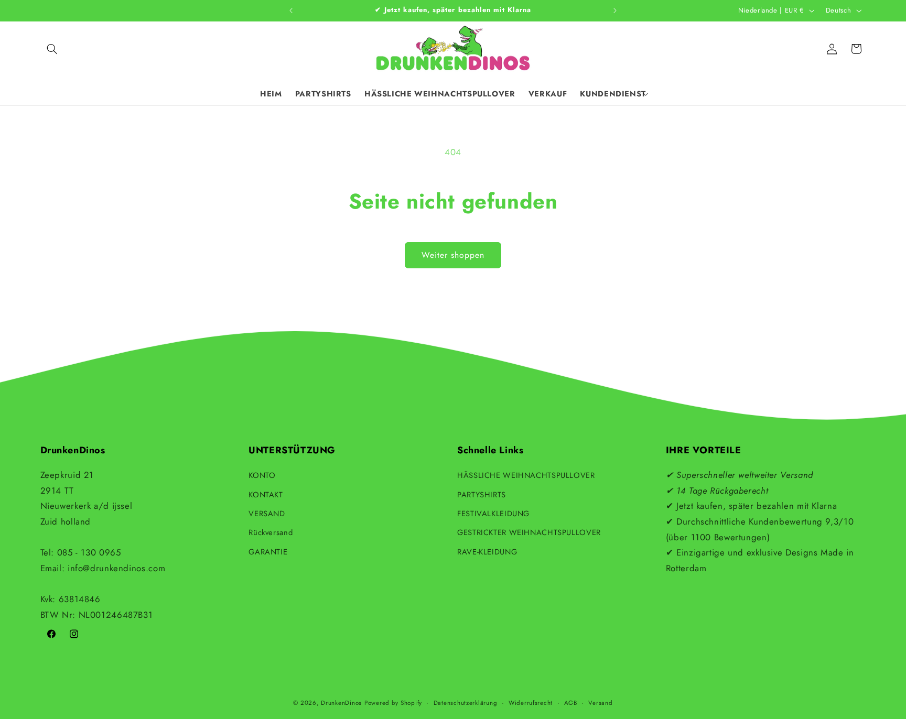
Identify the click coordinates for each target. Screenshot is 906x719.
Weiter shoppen (453, 255)
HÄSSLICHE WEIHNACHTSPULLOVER (526, 475)
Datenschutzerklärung (466, 703)
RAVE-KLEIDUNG (487, 552)
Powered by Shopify (393, 703)
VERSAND (267, 513)
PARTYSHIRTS (481, 494)
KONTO (262, 475)
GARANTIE (268, 552)
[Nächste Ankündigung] (615, 10)
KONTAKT (266, 494)
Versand (600, 703)
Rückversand (271, 532)
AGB (570, 703)
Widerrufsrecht (531, 703)
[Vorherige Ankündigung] (291, 10)
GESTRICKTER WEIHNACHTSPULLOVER (529, 532)
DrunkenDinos (341, 703)
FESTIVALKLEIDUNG (493, 513)
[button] (52, 49)
